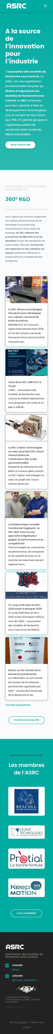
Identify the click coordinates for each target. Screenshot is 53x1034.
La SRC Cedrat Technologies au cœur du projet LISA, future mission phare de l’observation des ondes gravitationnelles (25, 455)
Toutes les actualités (26, 720)
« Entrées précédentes (17, 705)
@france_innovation (24, 980)
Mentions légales (18, 1022)
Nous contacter (20, 144)
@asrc (16, 969)
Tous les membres (26, 913)
